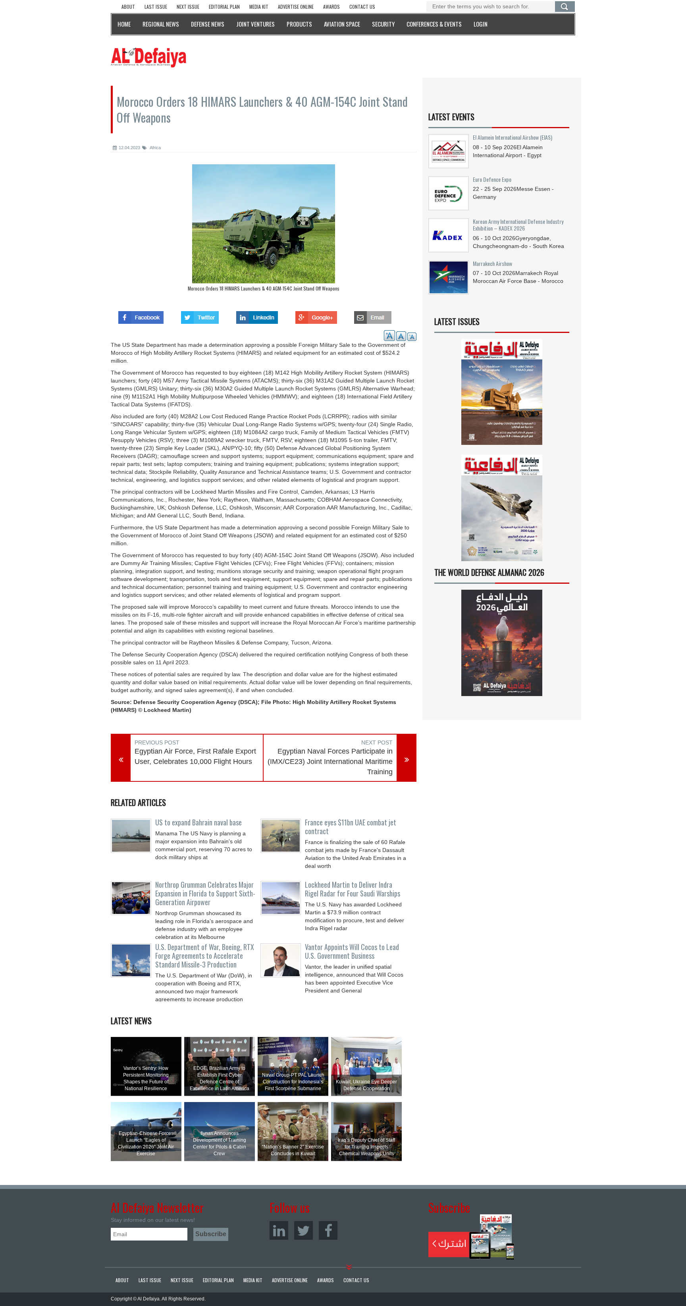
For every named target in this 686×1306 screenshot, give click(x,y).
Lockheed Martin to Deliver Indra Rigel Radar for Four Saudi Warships (352, 888)
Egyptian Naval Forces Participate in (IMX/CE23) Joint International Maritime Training (330, 761)
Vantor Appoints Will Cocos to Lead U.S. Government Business (352, 951)
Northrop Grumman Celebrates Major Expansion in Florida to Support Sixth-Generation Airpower (205, 893)
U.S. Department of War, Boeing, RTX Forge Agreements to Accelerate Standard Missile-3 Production (204, 955)
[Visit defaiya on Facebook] (141, 315)
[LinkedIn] (279, 1230)
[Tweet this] (200, 315)
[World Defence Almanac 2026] (501, 643)
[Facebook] (328, 1230)
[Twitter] (303, 1230)
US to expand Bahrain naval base (198, 822)
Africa (155, 147)
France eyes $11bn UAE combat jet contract (350, 826)
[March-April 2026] (501, 395)
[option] (263, 229)
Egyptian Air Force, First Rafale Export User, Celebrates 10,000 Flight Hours (195, 756)
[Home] (148, 57)
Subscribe (471, 1237)
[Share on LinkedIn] (257, 315)
